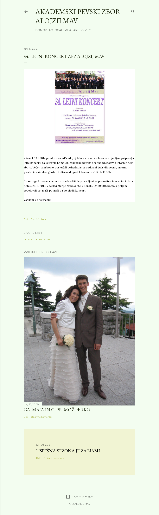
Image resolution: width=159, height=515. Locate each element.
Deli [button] (26, 219)
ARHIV (78, 30)
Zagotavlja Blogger (82, 496)
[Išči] (133, 11)
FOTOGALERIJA (60, 30)
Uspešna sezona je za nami (68, 451)
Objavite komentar (37, 239)
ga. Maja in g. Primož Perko (57, 410)
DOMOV (41, 30)
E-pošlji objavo (39, 219)
